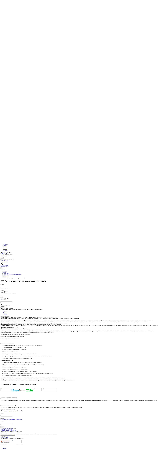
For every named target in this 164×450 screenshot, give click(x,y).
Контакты (5, 250)
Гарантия (5, 249)
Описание (5, 311)
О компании (5, 244)
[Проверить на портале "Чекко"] (16, 442)
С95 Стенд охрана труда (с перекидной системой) (11, 410)
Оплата (4, 246)
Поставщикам (4, 430)
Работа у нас (13, 428)
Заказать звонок (4, 261)
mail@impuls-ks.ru (4, 265)
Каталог (2, 258)
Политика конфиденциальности (8, 435)
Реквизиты (9, 430)
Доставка (5, 247)
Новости (5, 245)
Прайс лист (3, 299)
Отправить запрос (4, 266)
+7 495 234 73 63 (4, 260)
